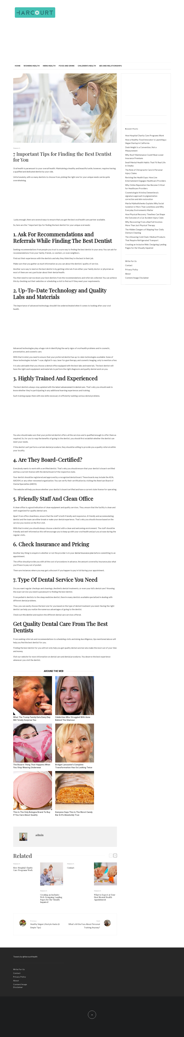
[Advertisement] (92, 42)
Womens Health (32, 66)
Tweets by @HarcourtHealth (25, 956)
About (128, 273)
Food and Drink (66, 66)
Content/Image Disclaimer (137, 278)
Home (17, 66)
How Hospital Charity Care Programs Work (23, 868)
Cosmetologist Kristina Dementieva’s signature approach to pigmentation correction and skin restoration (142, 196)
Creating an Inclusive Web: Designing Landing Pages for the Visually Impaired (51, 898)
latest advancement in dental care (70, 387)
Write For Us (131, 261)
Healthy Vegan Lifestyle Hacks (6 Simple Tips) (45, 924)
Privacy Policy (131, 269)
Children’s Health (87, 66)
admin (39, 835)
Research (16, 148)
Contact (70, 867)
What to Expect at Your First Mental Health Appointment (104, 897)
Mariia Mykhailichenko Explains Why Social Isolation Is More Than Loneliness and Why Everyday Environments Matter (144, 206)
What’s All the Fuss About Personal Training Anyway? (84, 924)
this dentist (27, 614)
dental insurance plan (84, 553)
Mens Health (49, 66)
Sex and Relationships (110, 66)
